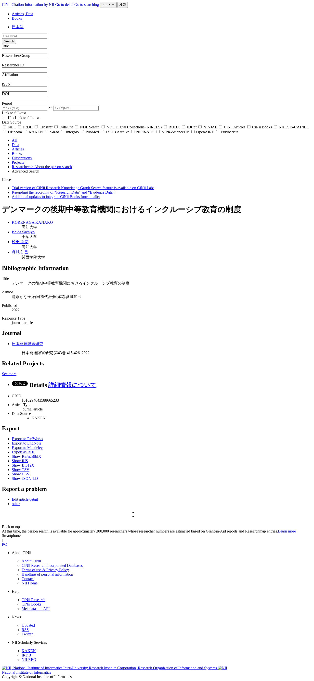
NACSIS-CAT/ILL (293, 127)
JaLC (12, 127)
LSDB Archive (117, 132)
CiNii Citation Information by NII (28, 4)
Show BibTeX (23, 465)
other (16, 504)
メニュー (108, 5)
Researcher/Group (16, 55)
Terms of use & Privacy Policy (45, 570)
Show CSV (21, 474)
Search (9, 41)
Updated (28, 625)
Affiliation (10, 75)
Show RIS (20, 461)
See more (9, 374)
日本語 (18, 27)
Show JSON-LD (25, 478)
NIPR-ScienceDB (175, 132)
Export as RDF (23, 452)
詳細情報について (72, 385)
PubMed (92, 132)
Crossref (46, 127)
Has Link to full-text (23, 118)
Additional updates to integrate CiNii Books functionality (56, 197)
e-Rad (54, 132)
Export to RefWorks (27, 439)
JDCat (191, 127)
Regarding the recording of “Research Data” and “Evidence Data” (63, 192)
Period (7, 103)
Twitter (27, 634)
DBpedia (15, 132)
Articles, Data (22, 14)
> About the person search (51, 167)
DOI (5, 94)
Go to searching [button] (86, 4)
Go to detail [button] (64, 4)
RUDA (174, 127)
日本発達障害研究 (27, 344)
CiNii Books (262, 127)
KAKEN (36, 132)
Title (5, 46)
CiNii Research (33, 600)
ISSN (6, 84)
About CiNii (31, 561)
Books (17, 18)
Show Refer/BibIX (26, 456)
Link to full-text (14, 113)
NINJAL (210, 127)
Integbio (72, 132)
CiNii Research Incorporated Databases (52, 565)
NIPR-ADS (145, 132)
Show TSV (20, 470)
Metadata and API (36, 609)
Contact (28, 579)
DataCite (66, 127)
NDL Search (90, 127)
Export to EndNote (26, 443)
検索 (122, 5)
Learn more (287, 531)
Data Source (11, 122)
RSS (25, 630)
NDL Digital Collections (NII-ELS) (134, 127)
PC (4, 544)
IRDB (28, 127)
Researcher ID (13, 65)
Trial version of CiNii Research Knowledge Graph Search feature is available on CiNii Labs (83, 188)
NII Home (30, 583)
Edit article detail (25, 499)
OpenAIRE (205, 132)
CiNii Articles (234, 127)
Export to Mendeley (27, 448)
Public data (229, 132)
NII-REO (29, 659)
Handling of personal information (47, 574)
